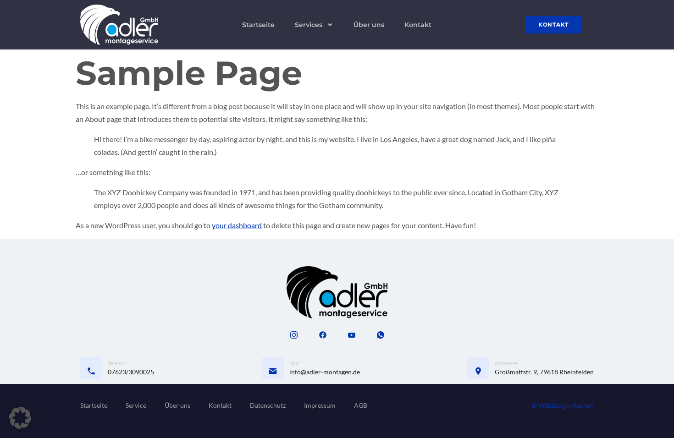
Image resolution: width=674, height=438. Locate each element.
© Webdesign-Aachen (563, 405)
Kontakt (417, 25)
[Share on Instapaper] (294, 334)
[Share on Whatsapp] (380, 334)
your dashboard (237, 225)
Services (308, 25)
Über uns (369, 25)
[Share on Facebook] (323, 334)
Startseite (258, 25)
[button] (20, 418)
